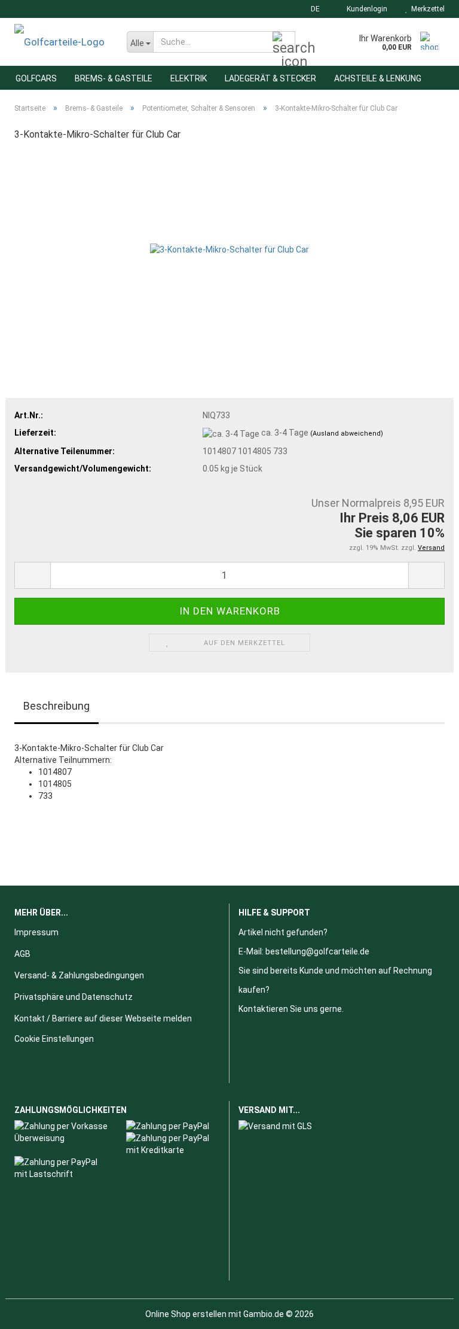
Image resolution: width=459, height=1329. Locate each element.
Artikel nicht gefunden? (283, 932)
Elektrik (188, 78)
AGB (22, 954)
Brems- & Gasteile (113, 78)
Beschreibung (56, 706)
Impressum (36, 932)
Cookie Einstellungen (54, 1039)
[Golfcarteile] (61, 42)
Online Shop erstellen (186, 1314)
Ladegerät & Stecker (270, 78)
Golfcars (36, 78)
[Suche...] (284, 42)
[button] (312, 9)
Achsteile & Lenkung (377, 78)
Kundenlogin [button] (365, 9)
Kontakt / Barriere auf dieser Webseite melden (103, 1018)
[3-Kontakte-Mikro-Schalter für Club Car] (229, 242)
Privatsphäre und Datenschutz (73, 997)
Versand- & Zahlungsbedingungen (79, 975)
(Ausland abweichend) (346, 433)
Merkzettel (426, 9)
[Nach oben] (426, 1311)
